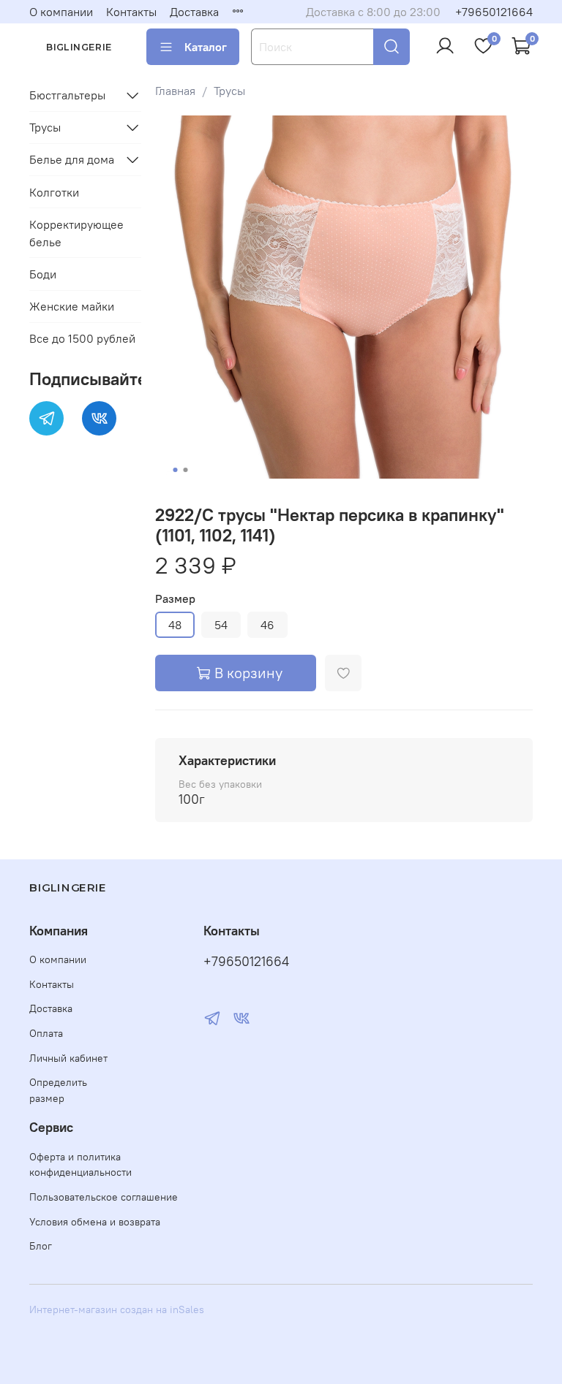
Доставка (194, 11)
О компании (61, 11)
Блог (40, 1245)
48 (174, 624)
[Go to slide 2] (185, 470)
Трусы (229, 90)
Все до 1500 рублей (82, 338)
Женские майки (71, 306)
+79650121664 (494, 11)
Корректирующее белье (76, 233)
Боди (42, 274)
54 (221, 624)
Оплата (46, 1033)
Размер (175, 599)
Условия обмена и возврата (94, 1221)
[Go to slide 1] (175, 470)
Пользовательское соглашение (103, 1197)
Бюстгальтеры (67, 95)
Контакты (131, 11)
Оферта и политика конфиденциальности (80, 1164)
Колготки (54, 192)
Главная (175, 90)
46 (267, 624)
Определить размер (58, 1090)
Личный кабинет (68, 1058)
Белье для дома (71, 159)
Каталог (205, 46)
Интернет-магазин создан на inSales (116, 1309)
